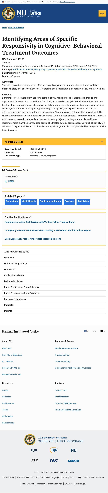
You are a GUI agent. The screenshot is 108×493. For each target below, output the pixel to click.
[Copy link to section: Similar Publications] (29, 217)
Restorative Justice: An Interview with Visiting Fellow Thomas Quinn (40, 222)
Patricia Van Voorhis (23, 69)
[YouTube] (103, 333)
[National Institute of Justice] (73, 452)
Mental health (29, 201)
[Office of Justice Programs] (8, 13)
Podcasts (6, 396)
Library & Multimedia (16, 27)
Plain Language (52, 477)
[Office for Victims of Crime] (54, 462)
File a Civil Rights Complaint (68, 409)
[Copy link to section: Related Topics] (23, 196)
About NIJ (6, 348)
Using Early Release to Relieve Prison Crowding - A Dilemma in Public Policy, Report (48, 230)
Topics (5, 409)
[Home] (29, 13)
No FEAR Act (28, 484)
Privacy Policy (69, 477)
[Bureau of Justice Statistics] (54, 453)
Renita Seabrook (79, 69)
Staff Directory (62, 396)
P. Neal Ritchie (63, 69)
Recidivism (83, 201)
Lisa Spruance (95, 69)
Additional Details (14, 142)
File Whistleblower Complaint (30, 477)
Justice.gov (81, 484)
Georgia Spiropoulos (44, 69)
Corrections (12, 201)
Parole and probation (50, 201)
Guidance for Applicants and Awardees (73, 368)
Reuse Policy (8, 423)
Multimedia (7, 416)
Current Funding (62, 361)
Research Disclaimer (11, 374)
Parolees (69, 201)
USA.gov (68, 484)
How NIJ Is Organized (12, 355)
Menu (102, 13)
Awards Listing (62, 355)
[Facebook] (87, 333)
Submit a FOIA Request (66, 403)
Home (4, 27)
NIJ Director (7, 361)
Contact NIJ (60, 390)
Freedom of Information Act (49, 484)
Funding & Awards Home (66, 348)
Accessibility (8, 477)
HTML (11, 181)
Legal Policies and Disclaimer (91, 477)
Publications (8, 403)
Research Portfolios (11, 368)
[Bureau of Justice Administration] (34, 452)
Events (5, 390)
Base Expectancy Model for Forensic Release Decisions (33, 238)
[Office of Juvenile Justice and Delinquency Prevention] (34, 463)
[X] (95, 333)
